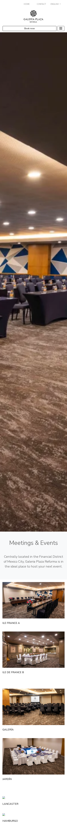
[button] (33, 600)
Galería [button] (8, 729)
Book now (29, 28)
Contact (41, 4)
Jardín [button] (7, 779)
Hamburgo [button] (10, 821)
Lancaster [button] (10, 804)
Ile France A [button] (11, 623)
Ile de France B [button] (13, 672)
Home (27, 4)
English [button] (55, 4)
